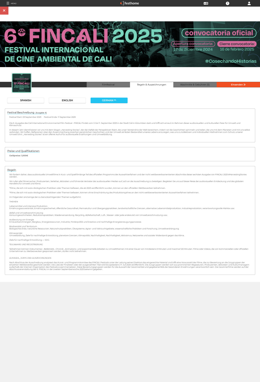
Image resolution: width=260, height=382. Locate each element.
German (109, 100)
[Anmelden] (249, 3)
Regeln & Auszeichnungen (151, 84)
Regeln (11, 170)
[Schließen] (4, 11)
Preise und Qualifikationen (23, 151)
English (67, 100)
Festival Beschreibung (27, 112)
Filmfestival (108, 84)
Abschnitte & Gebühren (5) (195, 84)
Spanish (25, 100)
